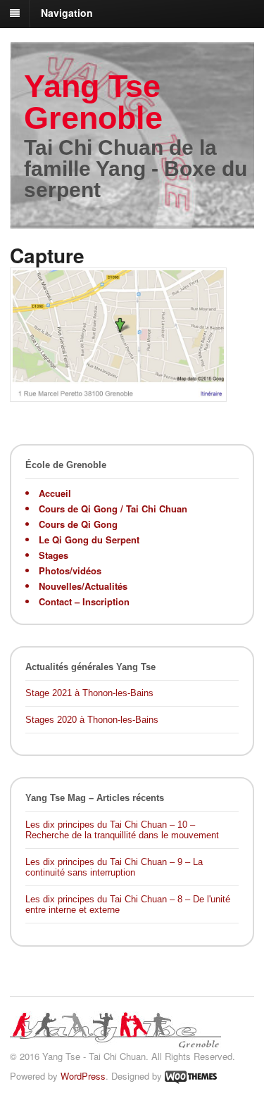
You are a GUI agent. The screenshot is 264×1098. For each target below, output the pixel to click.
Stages (53, 555)
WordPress (83, 1076)
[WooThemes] (191, 1076)
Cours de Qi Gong (78, 524)
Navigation (67, 13)
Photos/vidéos (70, 570)
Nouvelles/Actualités (83, 586)
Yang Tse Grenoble (93, 102)
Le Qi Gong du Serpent (89, 539)
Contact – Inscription (84, 601)
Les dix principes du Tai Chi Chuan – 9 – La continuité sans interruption (114, 867)
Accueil (55, 493)
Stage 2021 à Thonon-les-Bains (89, 693)
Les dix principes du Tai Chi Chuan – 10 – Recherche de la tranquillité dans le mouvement (122, 830)
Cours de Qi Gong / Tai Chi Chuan (113, 508)
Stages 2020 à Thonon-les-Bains (91, 719)
